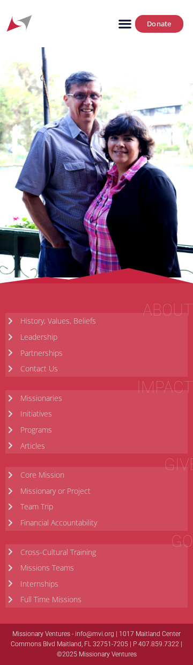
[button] (124, 23)
